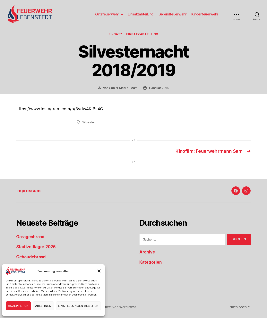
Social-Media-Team (123, 88)
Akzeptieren (18, 306)
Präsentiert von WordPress (115, 307)
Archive (147, 252)
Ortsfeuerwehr (107, 14)
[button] (99, 271)
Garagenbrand (30, 236)
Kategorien (150, 262)
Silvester (88, 122)
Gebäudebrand (31, 256)
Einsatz (115, 34)
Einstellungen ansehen (78, 306)
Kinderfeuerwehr (204, 14)
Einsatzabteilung (140, 14)
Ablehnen (43, 306)
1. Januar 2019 (159, 88)
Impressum (28, 190)
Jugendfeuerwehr (172, 14)
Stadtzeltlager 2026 (36, 246)
